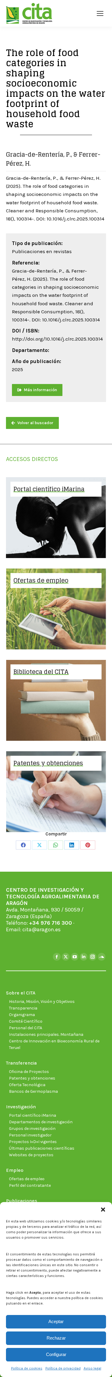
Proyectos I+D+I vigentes (33, 1141)
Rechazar (56, 1337)
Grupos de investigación (32, 1128)
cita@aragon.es (41, 929)
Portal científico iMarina (32, 1115)
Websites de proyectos (31, 1154)
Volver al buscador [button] (35, 422)
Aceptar (56, 1321)
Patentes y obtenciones (32, 1078)
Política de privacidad (63, 1368)
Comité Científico (25, 1021)
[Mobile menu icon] (100, 13)
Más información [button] (40, 389)
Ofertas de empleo (27, 1178)
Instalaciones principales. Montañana (46, 1034)
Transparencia (23, 1008)
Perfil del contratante (30, 1185)
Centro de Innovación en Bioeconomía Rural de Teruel (54, 1044)
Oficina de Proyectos (29, 1071)
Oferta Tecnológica (27, 1084)
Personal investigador (30, 1135)
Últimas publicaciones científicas (41, 1148)
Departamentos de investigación (41, 1121)
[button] (103, 1210)
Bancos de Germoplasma (33, 1091)
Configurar (56, 1354)
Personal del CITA (25, 1027)
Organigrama (22, 1014)
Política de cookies (26, 1368)
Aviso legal (92, 1368)
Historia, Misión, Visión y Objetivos (42, 1001)
